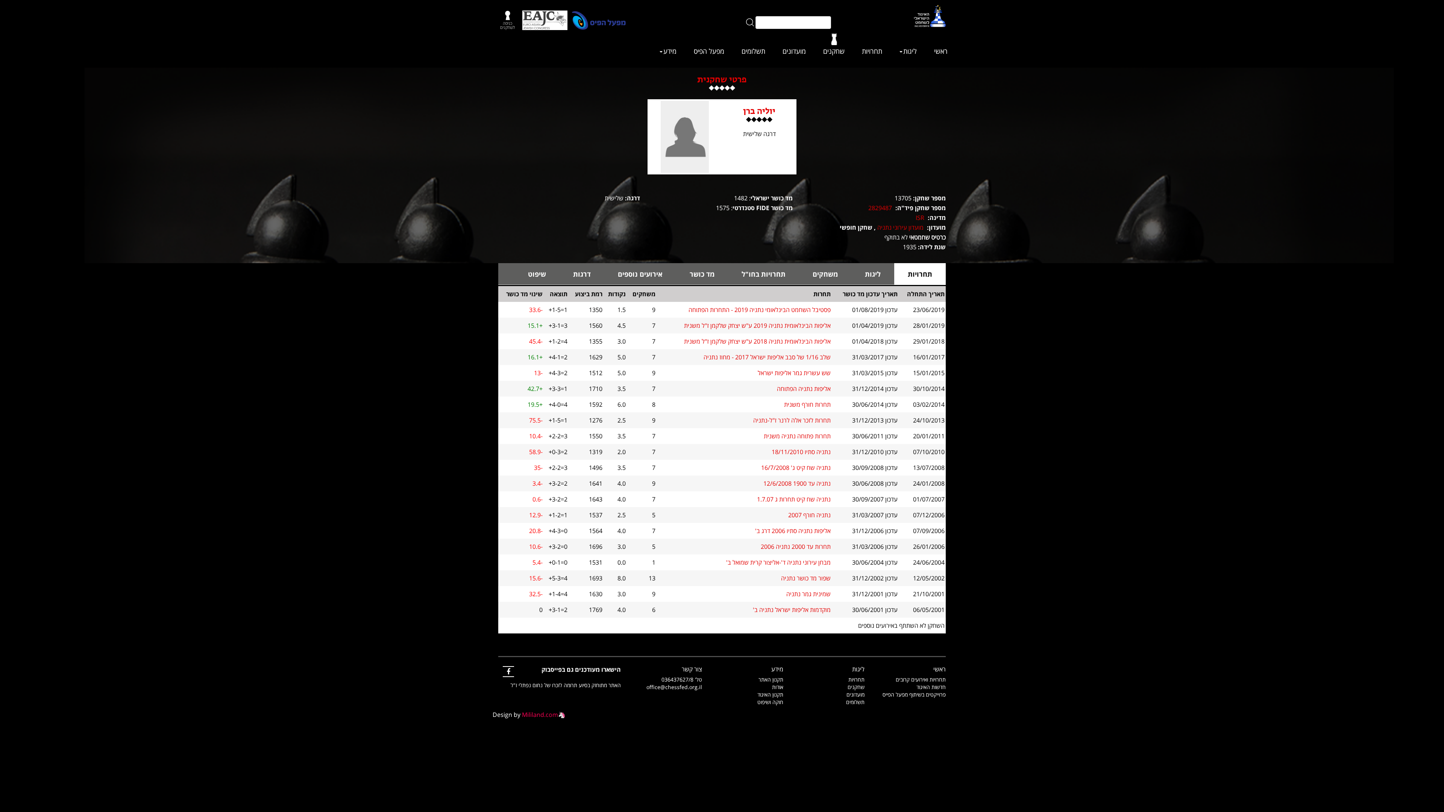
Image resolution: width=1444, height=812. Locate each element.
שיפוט (537, 274)
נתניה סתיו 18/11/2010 (801, 452)
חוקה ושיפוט (770, 702)
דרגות (582, 274)
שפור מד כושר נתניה (806, 578)
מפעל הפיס (709, 51)
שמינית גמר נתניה (808, 594)
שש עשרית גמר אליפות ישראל (794, 373)
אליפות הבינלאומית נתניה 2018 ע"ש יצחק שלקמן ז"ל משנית (757, 341)
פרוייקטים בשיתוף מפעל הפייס (914, 694)
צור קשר (692, 669)
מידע (669, 51)
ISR (920, 218)
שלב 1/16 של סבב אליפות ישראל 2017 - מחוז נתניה (767, 357)
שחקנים (834, 51)
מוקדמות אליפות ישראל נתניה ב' (792, 610)
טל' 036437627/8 (681, 679)
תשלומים (753, 51)
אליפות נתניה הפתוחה (804, 389)
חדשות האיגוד (931, 687)
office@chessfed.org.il (674, 687)
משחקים (825, 274)
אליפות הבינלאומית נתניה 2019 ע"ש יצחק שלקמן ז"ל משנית (757, 325)
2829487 (880, 208)
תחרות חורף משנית (807, 404)
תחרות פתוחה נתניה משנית (797, 436)
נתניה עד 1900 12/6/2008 (797, 483)
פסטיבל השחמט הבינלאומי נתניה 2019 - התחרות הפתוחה (760, 310)
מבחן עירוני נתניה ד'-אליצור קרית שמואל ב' (778, 562)
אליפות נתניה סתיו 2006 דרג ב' (793, 531)
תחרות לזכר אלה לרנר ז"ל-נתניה (792, 420)
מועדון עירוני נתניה (900, 227)
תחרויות (872, 51)
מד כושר (702, 274)
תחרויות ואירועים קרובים (921, 679)
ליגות (910, 51)
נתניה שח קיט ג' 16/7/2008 (796, 468)
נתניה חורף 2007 (809, 515)
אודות (777, 687)
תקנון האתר (770, 679)
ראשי (941, 51)
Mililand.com (540, 714)
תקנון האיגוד (770, 694)
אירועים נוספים (640, 274)
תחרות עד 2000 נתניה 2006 (796, 546)
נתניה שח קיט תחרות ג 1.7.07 (794, 499)
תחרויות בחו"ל (764, 274)
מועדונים (794, 51)
